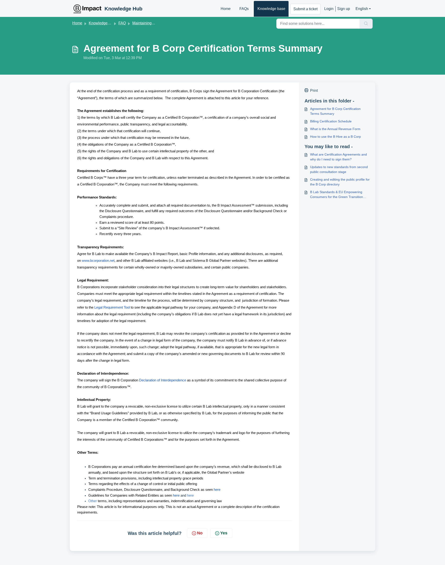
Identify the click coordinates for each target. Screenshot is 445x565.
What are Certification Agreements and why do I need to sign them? (338, 157)
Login (329, 9)
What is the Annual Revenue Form (335, 129)
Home (226, 9)
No (200, 533)
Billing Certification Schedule (331, 121)
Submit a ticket (305, 9)
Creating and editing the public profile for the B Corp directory (340, 182)
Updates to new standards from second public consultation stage (339, 169)
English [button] (362, 9)
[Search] (366, 24)
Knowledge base (271, 9)
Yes (223, 533)
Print (314, 91)
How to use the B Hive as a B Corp (335, 136)
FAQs (244, 9)
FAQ (122, 23)
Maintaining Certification (152, 23)
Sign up (343, 9)
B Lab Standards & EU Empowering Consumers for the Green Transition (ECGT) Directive (336, 194)
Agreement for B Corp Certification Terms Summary (335, 111)
